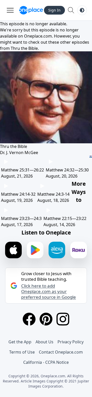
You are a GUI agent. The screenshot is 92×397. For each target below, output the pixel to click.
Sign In (54, 10)
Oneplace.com (38, 36)
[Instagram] (62, 319)
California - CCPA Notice (46, 362)
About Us (44, 342)
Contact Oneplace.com (61, 352)
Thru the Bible (24, 48)
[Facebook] (29, 319)
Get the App (19, 342)
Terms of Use (22, 352)
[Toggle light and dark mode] (82, 10)
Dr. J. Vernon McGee (19, 152)
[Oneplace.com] (31, 10)
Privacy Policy (70, 342)
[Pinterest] (46, 319)
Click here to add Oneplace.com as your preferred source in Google (48, 291)
